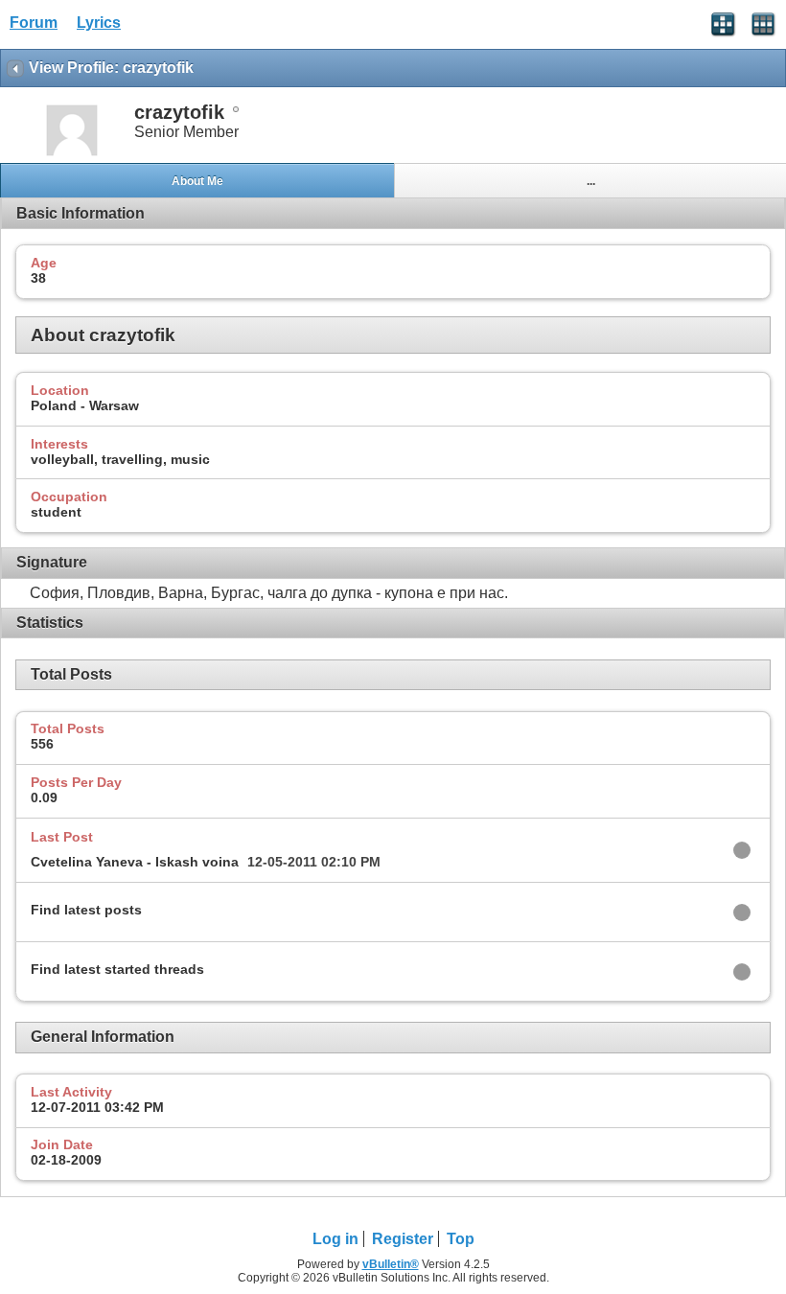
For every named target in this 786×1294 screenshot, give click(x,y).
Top (460, 1239)
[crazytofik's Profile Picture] (72, 154)
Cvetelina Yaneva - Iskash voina (135, 861)
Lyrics (99, 22)
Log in (335, 1239)
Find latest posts (86, 909)
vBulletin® (390, 1264)
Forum (34, 22)
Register (402, 1239)
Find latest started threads (117, 969)
